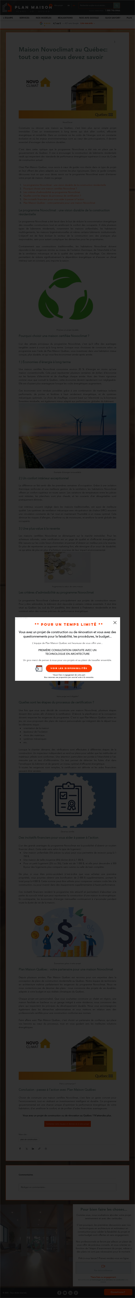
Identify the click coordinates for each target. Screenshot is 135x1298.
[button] (115, 622)
